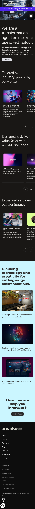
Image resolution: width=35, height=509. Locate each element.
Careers (5, 450)
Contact (5, 458)
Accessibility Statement (8, 477)
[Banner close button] (34, 8)
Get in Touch (17, 414)
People (4, 439)
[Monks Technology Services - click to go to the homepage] (11, 3)
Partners (5, 443)
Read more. (20, 10)
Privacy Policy (5, 465)
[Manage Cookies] (2, 505)
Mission (5, 435)
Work (4, 447)
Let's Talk (7, 60)
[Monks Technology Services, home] (12, 428)
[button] (31, 3)
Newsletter (6, 454)
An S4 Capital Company (8, 488)
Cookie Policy (5, 469)
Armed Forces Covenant (8, 485)
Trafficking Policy (6, 473)
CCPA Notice (5, 481)
